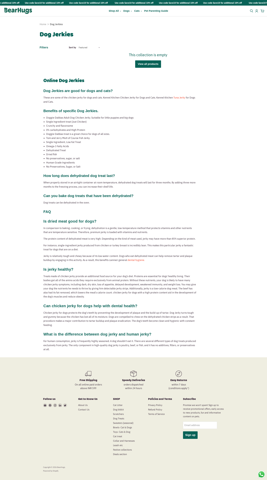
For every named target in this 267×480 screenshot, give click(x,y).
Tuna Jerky (179, 97)
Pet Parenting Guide (156, 10)
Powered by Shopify (50, 471)
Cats (137, 10)
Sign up (190, 434)
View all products (148, 64)
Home (43, 24)
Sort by (72, 47)
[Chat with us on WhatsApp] (261, 474)
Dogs (126, 10)
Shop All (114, 10)
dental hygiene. (136, 260)
